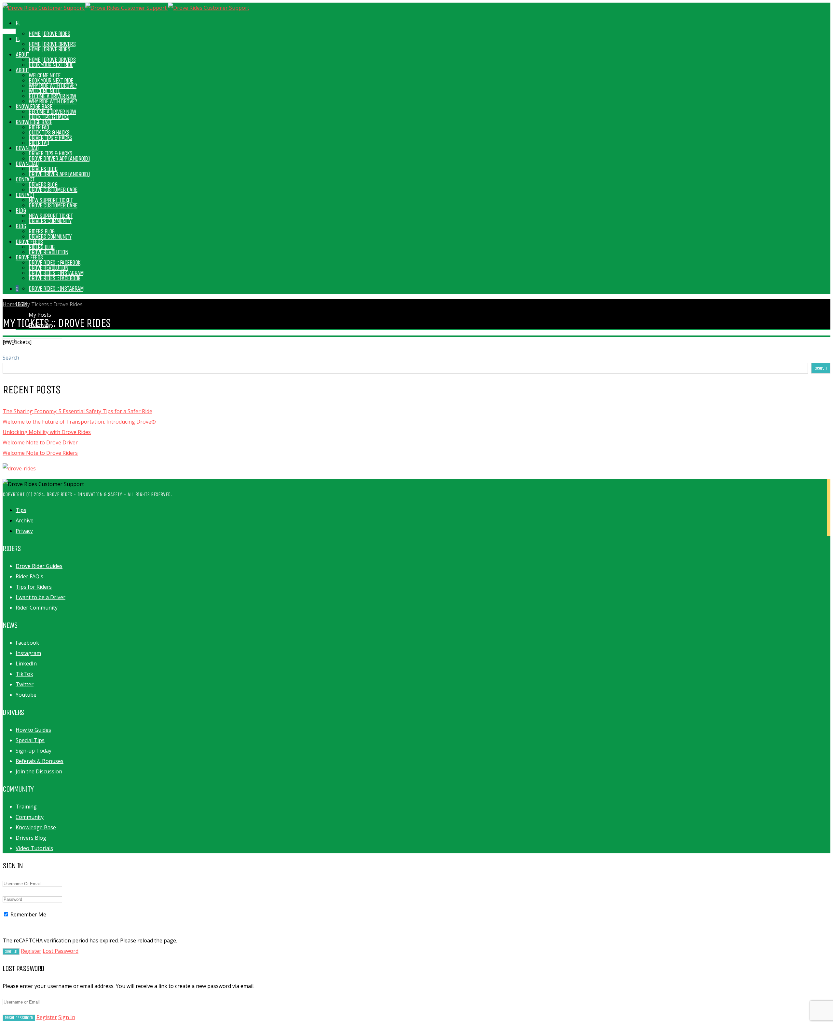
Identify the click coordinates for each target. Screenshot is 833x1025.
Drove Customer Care (53, 205)
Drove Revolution (48, 267)
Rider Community (37, 607)
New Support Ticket (51, 215)
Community (30, 817)
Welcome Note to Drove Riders (40, 452)
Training (26, 806)
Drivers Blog (43, 184)
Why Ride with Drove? (52, 101)
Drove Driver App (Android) (59, 174)
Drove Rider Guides (39, 566)
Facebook (27, 642)
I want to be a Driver (40, 597)
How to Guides (33, 729)
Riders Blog (42, 247)
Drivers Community (50, 236)
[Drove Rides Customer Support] (126, 7)
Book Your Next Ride (51, 80)
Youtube (26, 694)
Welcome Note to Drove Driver (40, 442)
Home (10, 304)
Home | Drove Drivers (52, 59)
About (22, 70)
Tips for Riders (34, 586)
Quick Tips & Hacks (49, 132)
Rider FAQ (39, 143)
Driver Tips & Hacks (50, 153)
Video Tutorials (34, 848)
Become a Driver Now (52, 111)
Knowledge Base (34, 122)
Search (11, 357)
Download (27, 148)
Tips (21, 510)
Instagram (28, 653)
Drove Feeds (29, 257)
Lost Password (60, 950)
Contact (25, 179)
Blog (21, 210)
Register (31, 950)
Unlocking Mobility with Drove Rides (47, 432)
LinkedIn (26, 663)
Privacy (24, 530)
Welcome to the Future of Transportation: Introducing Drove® (79, 421)
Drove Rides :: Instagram (56, 288)
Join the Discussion (39, 771)
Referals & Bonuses (39, 761)
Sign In (66, 1017)
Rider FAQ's (29, 576)
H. (18, 23)
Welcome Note (44, 91)
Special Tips (30, 740)
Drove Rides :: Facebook (54, 278)
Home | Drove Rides (49, 33)
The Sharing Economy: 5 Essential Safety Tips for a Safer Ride (77, 411)
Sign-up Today (33, 750)
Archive (25, 520)
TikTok (24, 673)
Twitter (25, 684)
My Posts (40, 314)
